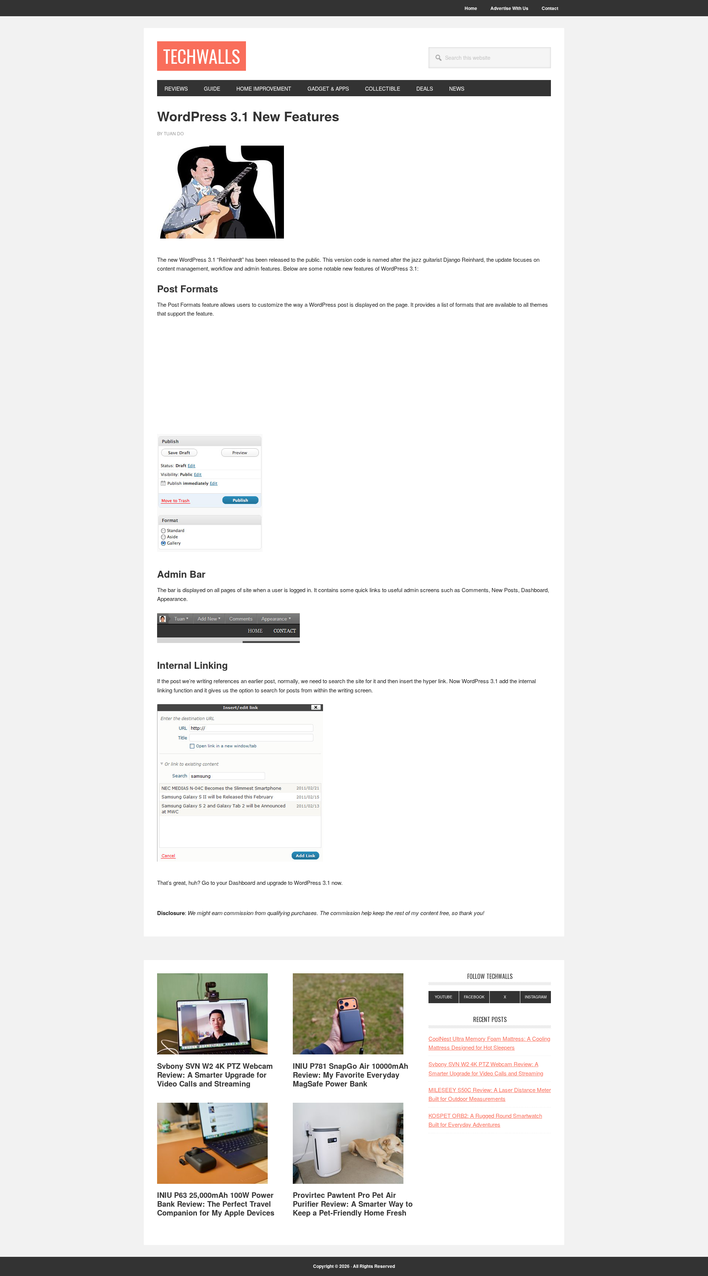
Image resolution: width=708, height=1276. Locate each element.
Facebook (474, 996)
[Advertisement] (354, 379)
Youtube (443, 996)
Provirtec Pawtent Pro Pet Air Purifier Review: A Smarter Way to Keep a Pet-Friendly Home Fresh (353, 1203)
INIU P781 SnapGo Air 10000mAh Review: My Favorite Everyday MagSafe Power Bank (350, 1074)
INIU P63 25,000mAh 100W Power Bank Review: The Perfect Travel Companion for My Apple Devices (215, 1203)
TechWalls (201, 56)
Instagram (535, 996)
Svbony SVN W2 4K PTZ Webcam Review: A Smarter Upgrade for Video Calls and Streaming (215, 1074)
